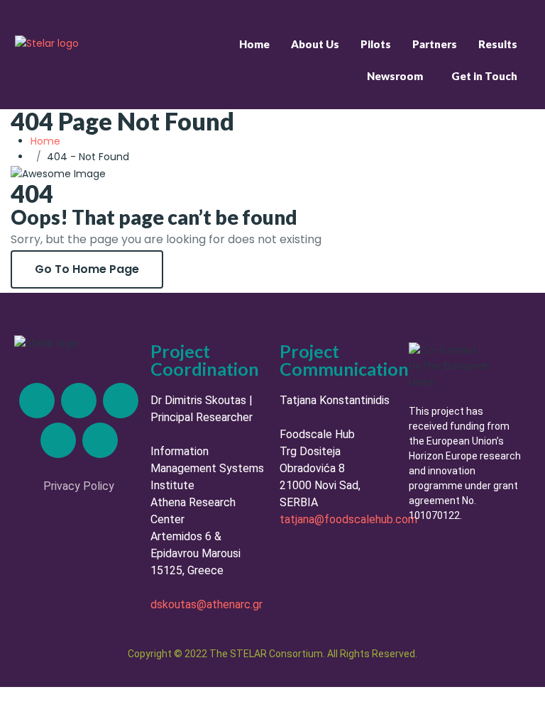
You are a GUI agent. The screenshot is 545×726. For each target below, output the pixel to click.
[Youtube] (100, 440)
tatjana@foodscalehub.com (348, 519)
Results (497, 44)
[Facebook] (58, 440)
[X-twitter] (79, 400)
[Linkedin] (37, 400)
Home (254, 44)
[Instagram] (120, 400)
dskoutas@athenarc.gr (206, 604)
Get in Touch (484, 75)
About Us (315, 44)
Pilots (375, 44)
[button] (398, 76)
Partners (434, 44)
